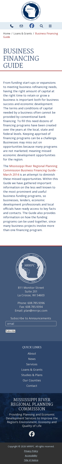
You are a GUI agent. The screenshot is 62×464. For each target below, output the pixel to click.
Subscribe (10, 331)
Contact (31, 386)
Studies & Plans (31, 375)
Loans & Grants (23, 33)
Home (6, 33)
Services (31, 364)
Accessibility (31, 455)
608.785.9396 (36, 303)
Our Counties (32, 380)
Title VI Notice (31, 460)
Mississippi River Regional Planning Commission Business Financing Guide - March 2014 (30, 170)
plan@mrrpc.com (35, 310)
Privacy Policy (31, 450)
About (32, 353)
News (32, 359)
